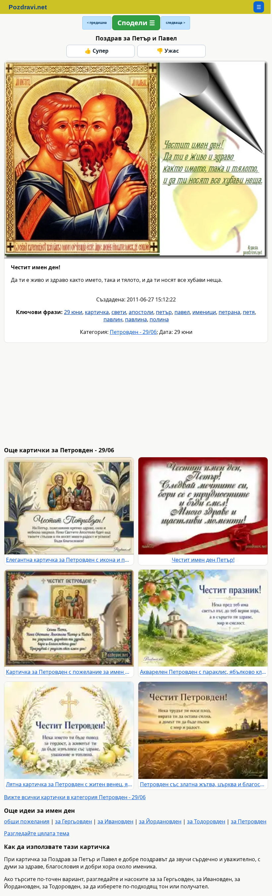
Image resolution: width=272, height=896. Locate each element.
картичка (97, 312)
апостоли (141, 312)
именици (204, 312)
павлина (136, 319)
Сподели (132, 22)
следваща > (175, 23)
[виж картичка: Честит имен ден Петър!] (203, 505)
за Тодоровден (206, 821)
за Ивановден (115, 821)
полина (159, 319)
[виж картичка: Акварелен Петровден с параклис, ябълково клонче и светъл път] (203, 618)
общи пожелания (26, 821)
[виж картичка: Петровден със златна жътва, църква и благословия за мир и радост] (203, 730)
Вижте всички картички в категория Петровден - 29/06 (75, 797)
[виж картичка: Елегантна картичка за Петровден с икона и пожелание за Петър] (69, 505)
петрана (229, 312)
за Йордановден (160, 821)
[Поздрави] (31, 7)
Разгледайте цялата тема (36, 833)
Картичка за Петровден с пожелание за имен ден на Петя (69, 671)
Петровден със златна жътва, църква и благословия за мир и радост (203, 784)
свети (118, 312)
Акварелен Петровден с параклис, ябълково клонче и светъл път (203, 671)
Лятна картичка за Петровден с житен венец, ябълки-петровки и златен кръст (69, 784)
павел (182, 312)
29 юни (73, 312)
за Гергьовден (73, 821)
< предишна (97, 23)
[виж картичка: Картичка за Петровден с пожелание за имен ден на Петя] (69, 618)
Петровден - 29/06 (133, 332)
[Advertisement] (137, 394)
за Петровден (248, 821)
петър (164, 312)
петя (249, 312)
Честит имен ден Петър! (203, 559)
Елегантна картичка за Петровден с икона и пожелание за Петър (69, 559)
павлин (112, 319)
